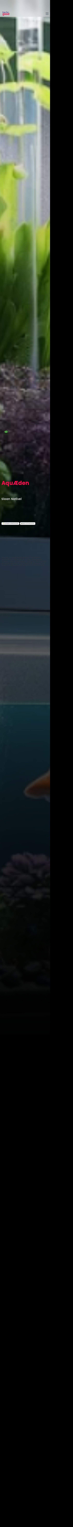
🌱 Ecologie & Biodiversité (10, 523)
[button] (46, 14)
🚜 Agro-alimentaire (27, 523)
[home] (6, 13)
